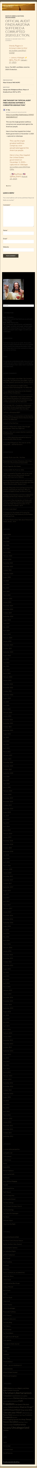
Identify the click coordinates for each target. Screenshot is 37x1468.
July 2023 (6, 659)
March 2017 (7, 905)
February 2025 (7, 598)
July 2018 (6, 855)
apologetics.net (7, 1153)
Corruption (23, 1396)
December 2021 (8, 719)
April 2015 (6, 983)
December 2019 (8, 798)
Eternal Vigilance (8, 1170)
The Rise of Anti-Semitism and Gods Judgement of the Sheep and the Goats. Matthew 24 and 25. (18, 495)
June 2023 (6, 662)
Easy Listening (29, 1398)
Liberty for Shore (8, 1276)
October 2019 (7, 805)
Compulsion (7, 1396)
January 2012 (7, 1122)
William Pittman (8, 416)
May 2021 (6, 744)
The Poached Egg (8, 1210)
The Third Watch (8, 1333)
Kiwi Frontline (7, 1262)
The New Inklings (8, 1202)
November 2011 (8, 1129)
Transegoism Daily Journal (11, 1344)
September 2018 (8, 851)
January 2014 (7, 1036)
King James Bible (26, 1410)
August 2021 (7, 734)
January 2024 (7, 641)
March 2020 (7, 787)
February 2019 (7, 833)
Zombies (6, 1430)
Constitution (16, 1396)
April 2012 (6, 1111)
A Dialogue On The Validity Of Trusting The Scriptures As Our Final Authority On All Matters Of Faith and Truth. (18, 514)
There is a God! (8, 1425)
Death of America (11, 16)
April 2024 (6, 630)
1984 (5, 1388)
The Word (6, 1217)
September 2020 (8, 773)
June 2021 (6, 741)
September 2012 (8, 1093)
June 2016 (6, 933)
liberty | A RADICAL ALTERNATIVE (14, 1272)
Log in (5, 1442)
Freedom (8, 1404)
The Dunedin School (9, 1199)
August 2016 (7, 926)
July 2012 (6, 1100)
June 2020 (6, 776)
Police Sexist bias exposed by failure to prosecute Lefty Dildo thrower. (17, 438)
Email (5, 238)
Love (31, 1412)
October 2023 (7, 648)
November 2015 (8, 958)
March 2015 (7, 987)
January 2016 (7, 951)
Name (5, 230)
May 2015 (6, 979)
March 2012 (7, 1115)
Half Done (6, 1178)
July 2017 (6, 894)
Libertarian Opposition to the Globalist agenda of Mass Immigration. (17, 392)
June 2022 (6, 705)
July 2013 (6, 1058)
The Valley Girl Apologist (10, 1213)
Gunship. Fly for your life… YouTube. (14, 457)
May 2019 (6, 823)
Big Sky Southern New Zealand (12, 1244)
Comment (7, 205)
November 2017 (8, 880)
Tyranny (7, 1427)
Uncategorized (10, 17)
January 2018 (7, 873)
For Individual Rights (9, 1251)
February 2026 (7, 556)
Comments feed (8, 1449)
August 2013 (7, 1054)
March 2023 (7, 673)
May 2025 (6, 588)
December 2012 (8, 1083)
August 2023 (7, 655)
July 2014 (6, 1015)
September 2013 (8, 1051)
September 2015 (8, 965)
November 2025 (8, 566)
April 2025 (6, 591)
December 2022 (8, 684)
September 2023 (8, 652)
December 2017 (8, 876)
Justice (6, 1409)
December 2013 (8, 1040)
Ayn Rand (15, 1388)
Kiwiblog (6, 1265)
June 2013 (6, 1061)
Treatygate (6, 1347)
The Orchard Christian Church (12, 1206)
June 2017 (6, 898)
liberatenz (6, 1269)
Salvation (15, 1417)
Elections (20, 16)
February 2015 (7, 990)
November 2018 (8, 844)
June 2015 (6, 976)
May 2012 (6, 1108)
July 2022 (6, 702)
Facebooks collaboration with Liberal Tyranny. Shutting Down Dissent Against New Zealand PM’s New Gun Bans (17, 407)
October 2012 (7, 1090)
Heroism (26, 1404)
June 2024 (6, 623)
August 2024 (7, 620)
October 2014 (7, 1004)
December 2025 (8, 563)
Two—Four (6, 1358)
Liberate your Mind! (12, 1412)
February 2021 (7, 755)
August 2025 (7, 577)
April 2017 (6, 901)
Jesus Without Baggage (10, 1181)
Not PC (5, 1294)
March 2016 (7, 944)
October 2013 (7, 1047)
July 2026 (6, 538)
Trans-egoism (7, 1340)
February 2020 (7, 791)
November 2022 (8, 687)
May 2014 (6, 1022)
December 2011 (8, 1125)
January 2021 (7, 759)
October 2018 (7, 848)
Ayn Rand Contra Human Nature (13, 1240)
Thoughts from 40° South (10, 1337)
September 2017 (8, 887)
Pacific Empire (7, 1304)
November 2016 (8, 919)
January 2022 (7, 716)
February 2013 (7, 1076)
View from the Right (9, 1224)
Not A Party (6, 1290)
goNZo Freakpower (9, 1255)
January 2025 (7, 602)
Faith (21, 1401)
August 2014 (7, 1011)
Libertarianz (26, 1413)
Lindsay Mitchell (8, 1287)
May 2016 (6, 937)
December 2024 (8, 605)
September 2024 (8, 616)
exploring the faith (8, 1174)
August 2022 (7, 698)
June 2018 (6, 858)
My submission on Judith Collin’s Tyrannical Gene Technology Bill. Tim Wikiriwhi (17, 386)
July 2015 (6, 972)
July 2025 (6, 581)
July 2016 (6, 930)
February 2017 (7, 908)
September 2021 (8, 730)
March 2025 (7, 595)
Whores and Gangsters (10, 1376)
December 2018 (8, 841)
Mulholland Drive (8, 1188)
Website (6, 247)
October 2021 (7, 727)
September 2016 (8, 922)
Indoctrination (13, 1407)
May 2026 (6, 545)
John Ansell (6, 1258)
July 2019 (6, 816)
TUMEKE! (6, 1354)
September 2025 (8, 573)
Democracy (18, 1398)
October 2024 (7, 613)
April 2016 (6, 940)
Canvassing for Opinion (10, 1247)
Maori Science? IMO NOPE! (11, 81)
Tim (23, 39)
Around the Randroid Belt (11, 1237)
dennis (5, 1163)
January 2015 (7, 994)
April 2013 (6, 1068)
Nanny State (7, 1415)
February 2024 (7, 638)
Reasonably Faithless (9, 1312)
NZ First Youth (7, 1297)
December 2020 (8, 762)
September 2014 (8, 1008)
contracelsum (7, 1156)
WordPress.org (7, 1453)
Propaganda (7, 1417)
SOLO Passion (7, 1315)
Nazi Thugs (22, 1415)
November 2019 (8, 801)
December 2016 (8, 915)
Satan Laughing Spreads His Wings (14, 1419)
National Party (15, 1415)
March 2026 (7, 552)
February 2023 (7, 677)
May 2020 (6, 780)
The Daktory (7, 1326)
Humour (5, 1407)
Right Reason (7, 1192)
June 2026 (6, 541)
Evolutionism (15, 1401)
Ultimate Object (8, 1220)
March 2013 (7, 1072)
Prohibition (28, 1415)
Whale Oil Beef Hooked (10, 1372)
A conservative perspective (11, 1149)
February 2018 (7, 869)
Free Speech (19, 1404)
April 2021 (6, 748)
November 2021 (8, 723)
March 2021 (7, 751)
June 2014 (6, 1019)
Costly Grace (7, 1160)
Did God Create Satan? (10, 509)
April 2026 (6, 549)
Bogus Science (7, 1390)
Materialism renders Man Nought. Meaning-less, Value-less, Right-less (16, 427)
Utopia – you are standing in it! (12, 1365)
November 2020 (8, 766)
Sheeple (28, 1419)
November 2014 (8, 1001)
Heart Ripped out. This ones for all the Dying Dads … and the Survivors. (17, 443)
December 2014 (8, 997)
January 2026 (7, 559)
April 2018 (6, 862)
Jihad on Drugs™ (27, 1407)
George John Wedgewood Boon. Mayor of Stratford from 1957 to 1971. (16, 89)
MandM (5, 1185)
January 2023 (7, 680)
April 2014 (6, 1026)
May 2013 (6, 1065)
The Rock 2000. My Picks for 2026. (13, 470)
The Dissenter (7, 1329)
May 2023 (6, 666)
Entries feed (6, 1446)
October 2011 (7, 1133)
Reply (9, 186)
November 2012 (8, 1086)
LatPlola (5, 396)
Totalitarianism (19, 1424)
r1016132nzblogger (9, 1308)
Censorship (16, 1390)
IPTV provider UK (8, 405)
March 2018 (7, 865)
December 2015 (8, 954)
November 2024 (8, 609)
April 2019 (6, 826)
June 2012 (6, 1104)
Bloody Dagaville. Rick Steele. (12, 466)
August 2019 (7, 812)
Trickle (5, 1351)
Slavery (6, 1422)
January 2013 (7, 1079)
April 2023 (6, 670)
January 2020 (7, 794)
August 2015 (7, 969)
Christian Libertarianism (17, 1393)
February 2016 (7, 947)
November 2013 (8, 1044)
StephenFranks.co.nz (9, 1319)
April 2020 (6, 784)
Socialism (14, 1422)
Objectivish (6, 1301)
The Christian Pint (8, 1195)
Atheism (10, 1388)
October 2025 (7, 570)
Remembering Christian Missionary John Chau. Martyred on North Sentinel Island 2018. (17, 462)
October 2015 (7, 962)
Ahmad (5, 423)
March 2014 (7, 1029)
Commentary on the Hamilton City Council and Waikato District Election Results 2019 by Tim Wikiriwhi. (18, 417)
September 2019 (8, 808)
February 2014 (7, 1033)
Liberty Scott (7, 1280)
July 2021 (6, 737)
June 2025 (6, 584)
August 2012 (7, 1097)
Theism (26, 1422)
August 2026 (7, 534)
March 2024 (7, 634)
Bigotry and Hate (23, 1388)
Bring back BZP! (15, 412)
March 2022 (7, 709)
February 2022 (7, 712)
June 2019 (6, 819)
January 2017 (7, 912)
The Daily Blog (7, 1322)
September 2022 (8, 695)
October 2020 (7, 769)
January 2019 (7, 837)
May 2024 (6, 627)
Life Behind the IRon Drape (11, 1283)
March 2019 (7, 830)
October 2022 (7, 691)
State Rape (21, 1422)
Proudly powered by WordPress (11, 1462)
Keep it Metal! (15, 1410)
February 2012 (7, 1118)
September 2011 (8, 1136)
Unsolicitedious (8, 1361)
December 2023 (8, 645)
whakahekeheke (8, 1369)
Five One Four (14, 423)
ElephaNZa (6, 1167)
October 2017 (7, 883)
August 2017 (7, 890)
